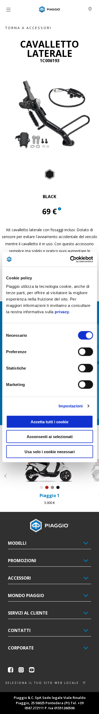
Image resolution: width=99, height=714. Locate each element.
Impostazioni (71, 406)
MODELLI (17, 543)
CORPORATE (21, 648)
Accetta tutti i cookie (49, 421)
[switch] (85, 351)
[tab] (49, 174)
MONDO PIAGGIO (26, 595)
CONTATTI (19, 630)
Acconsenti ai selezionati (50, 436)
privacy (62, 311)
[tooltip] (50, 174)
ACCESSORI (19, 578)
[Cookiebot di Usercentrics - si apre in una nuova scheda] (70, 259)
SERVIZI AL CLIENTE (28, 613)
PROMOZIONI (22, 560)
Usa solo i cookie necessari (50, 451)
